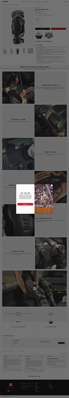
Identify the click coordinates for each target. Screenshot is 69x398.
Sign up (25, 204)
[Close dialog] (51, 185)
